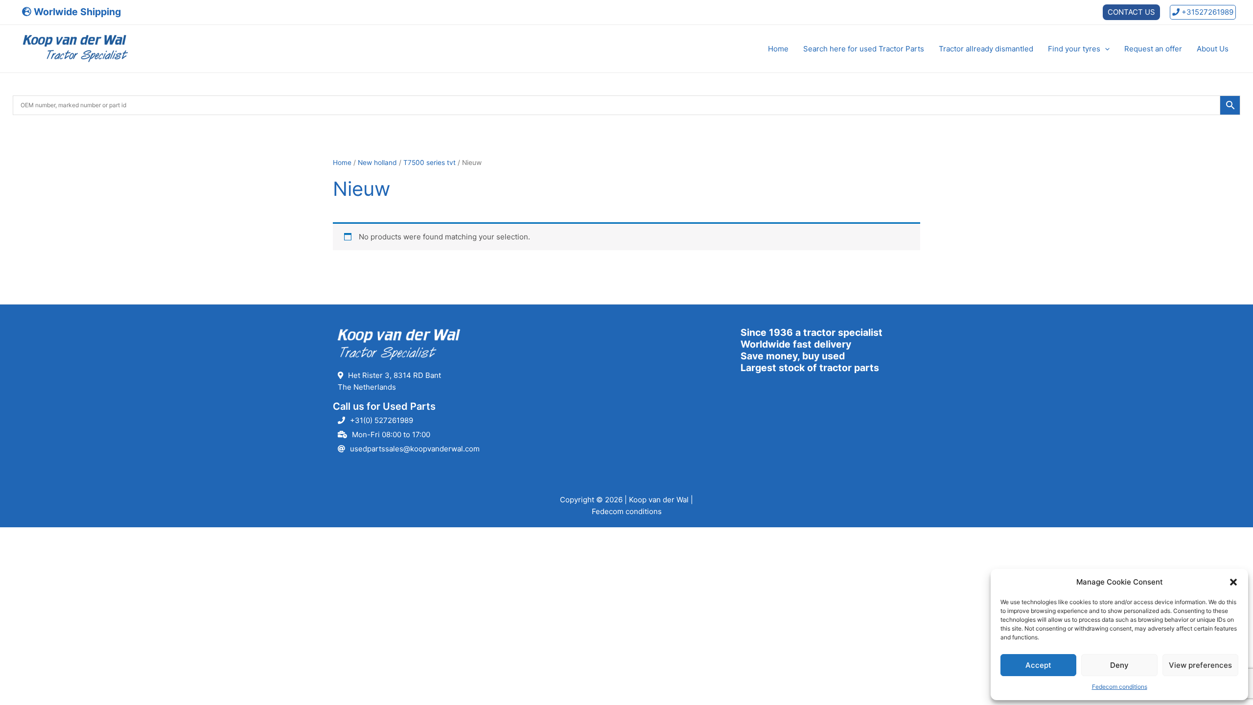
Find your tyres (1074, 48)
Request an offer (1153, 48)
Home (778, 48)
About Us (1213, 48)
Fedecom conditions (1119, 686)
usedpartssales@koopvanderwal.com (415, 448)
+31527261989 (1206, 12)
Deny (1119, 665)
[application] (1105, 49)
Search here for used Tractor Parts (863, 48)
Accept (1038, 665)
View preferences (1200, 665)
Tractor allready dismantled (986, 48)
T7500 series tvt (429, 162)
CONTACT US (1131, 12)
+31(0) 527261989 (381, 420)
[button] (1233, 582)
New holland (377, 162)
